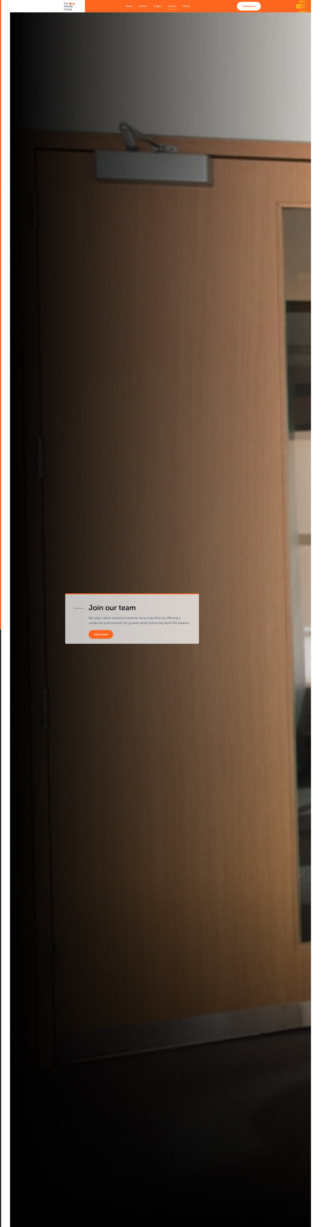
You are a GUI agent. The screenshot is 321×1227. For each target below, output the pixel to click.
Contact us (248, 6)
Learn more (101, 634)
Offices (186, 6)
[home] (69, 6)
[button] (142, 6)
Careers (172, 6)
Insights (157, 6)
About (129, 6)
